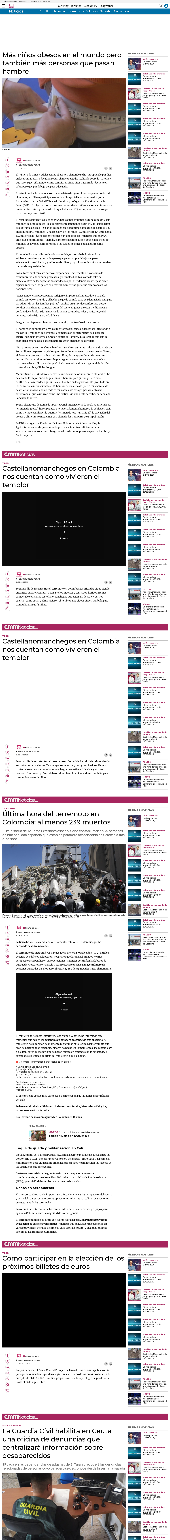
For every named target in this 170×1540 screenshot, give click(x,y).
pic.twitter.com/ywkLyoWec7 (31, 1084)
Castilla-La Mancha (52, 11)
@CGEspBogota (24, 1074)
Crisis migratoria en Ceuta (40, 2)
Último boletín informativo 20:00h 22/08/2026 (152, 138)
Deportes (106, 11)
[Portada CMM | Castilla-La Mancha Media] (11, 5)
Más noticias (122, 11)
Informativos (75, 11)
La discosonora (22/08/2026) (150, 63)
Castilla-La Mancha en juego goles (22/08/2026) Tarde (155, 96)
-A (111, 168)
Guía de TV (91, 5)
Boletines (92, 11)
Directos (77, 5)
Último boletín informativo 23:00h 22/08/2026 (152, 79)
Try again (64, 538)
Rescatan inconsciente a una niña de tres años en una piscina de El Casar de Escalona (155, 184)
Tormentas (23, 2)
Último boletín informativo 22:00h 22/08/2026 (152, 108)
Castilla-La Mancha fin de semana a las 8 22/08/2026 (155, 155)
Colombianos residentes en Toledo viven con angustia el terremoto (75, 1136)
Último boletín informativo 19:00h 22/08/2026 (152, 168)
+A (106, 168)
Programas (107, 5)
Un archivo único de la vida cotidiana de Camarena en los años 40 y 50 (155, 199)
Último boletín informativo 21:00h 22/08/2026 (152, 123)
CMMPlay (63, 5)
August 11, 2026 (24, 1090)
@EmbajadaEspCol (26, 1069)
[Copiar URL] (64, 532)
